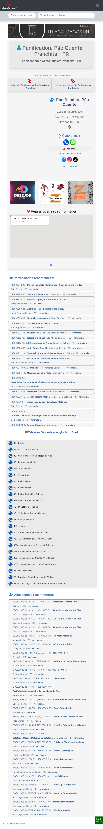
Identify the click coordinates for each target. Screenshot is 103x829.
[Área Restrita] (51, 264)
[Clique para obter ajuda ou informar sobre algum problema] (99, 820)
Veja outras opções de (73, 86)
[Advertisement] (33, 116)
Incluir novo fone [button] (70, 166)
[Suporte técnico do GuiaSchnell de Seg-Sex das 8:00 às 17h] (99, 820)
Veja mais (30, 86)
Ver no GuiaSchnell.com (69, 153)
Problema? (70, 148)
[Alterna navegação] (97, 5)
